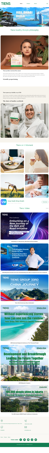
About (35, 3)
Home (21, 3)
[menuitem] (6, 3)
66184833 (2, 430)
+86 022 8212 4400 (28, 423)
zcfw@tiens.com (27, 430)
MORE (47, 208)
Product (28, 3)
